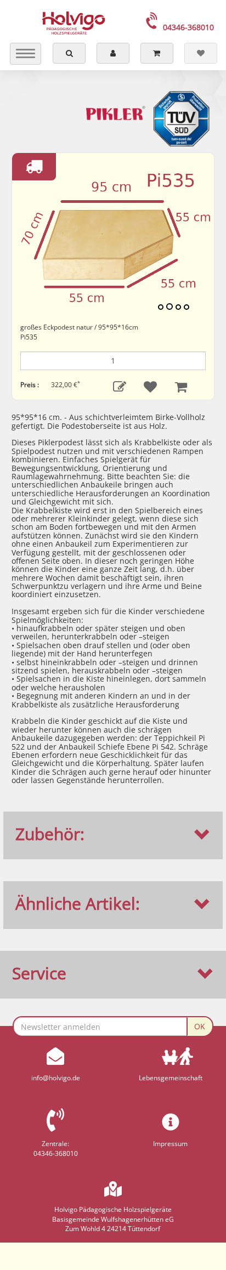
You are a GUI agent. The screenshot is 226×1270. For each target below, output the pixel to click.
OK (199, 1026)
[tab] (113, 834)
